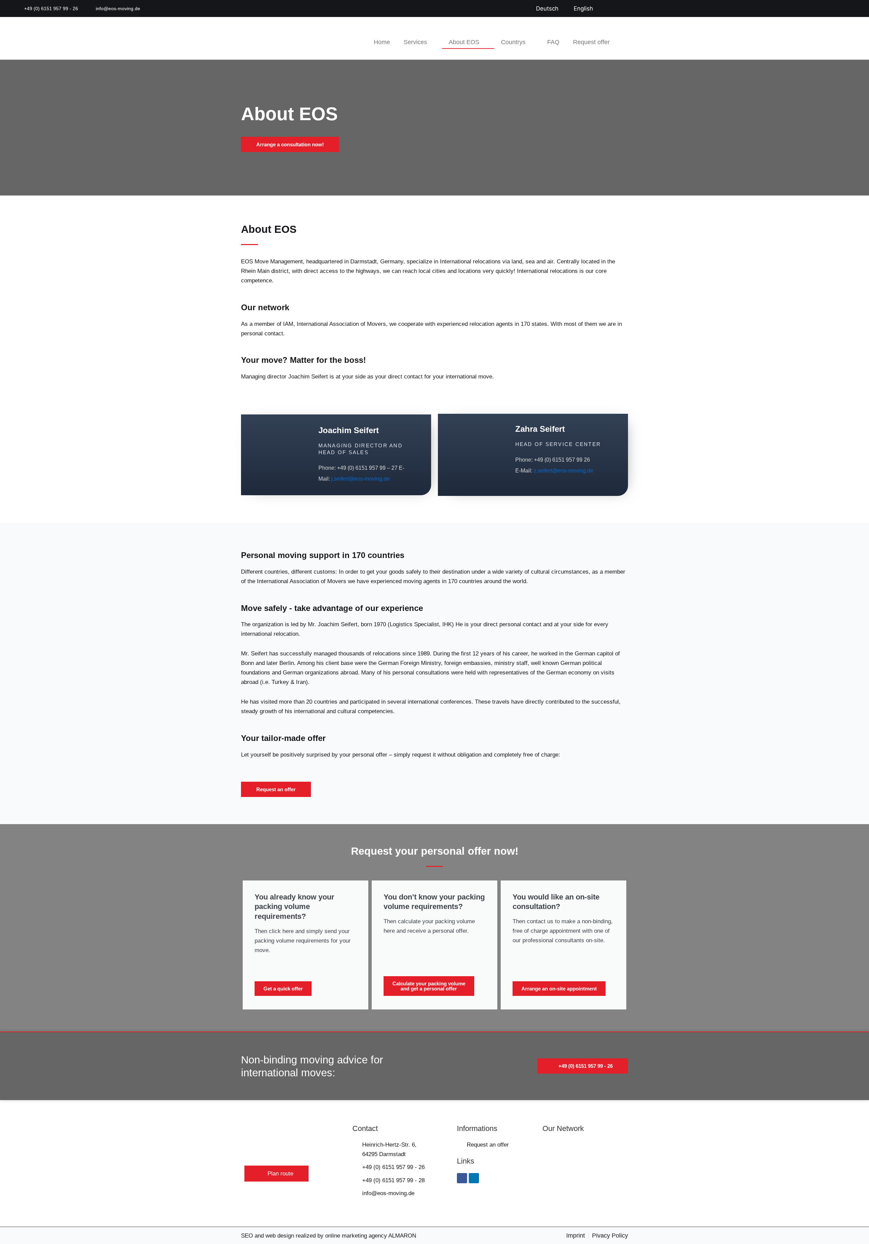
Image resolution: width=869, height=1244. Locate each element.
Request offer (591, 42)
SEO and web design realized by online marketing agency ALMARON (328, 1235)
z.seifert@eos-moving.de (563, 471)
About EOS (464, 42)
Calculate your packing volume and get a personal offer (428, 986)
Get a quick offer (283, 988)
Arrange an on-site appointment (559, 988)
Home (382, 42)
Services (415, 42)
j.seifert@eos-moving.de (360, 479)
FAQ (553, 42)
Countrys (513, 42)
